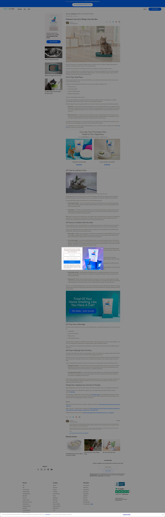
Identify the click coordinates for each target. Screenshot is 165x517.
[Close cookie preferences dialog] (163, 514)
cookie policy (47, 514)
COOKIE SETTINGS (126, 514)
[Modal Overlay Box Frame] (82, 258)
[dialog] (82, 258)
